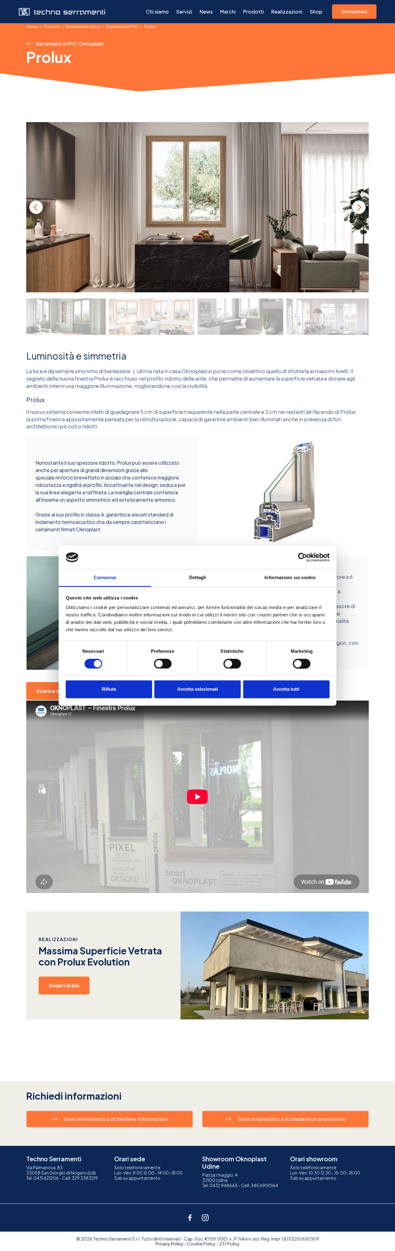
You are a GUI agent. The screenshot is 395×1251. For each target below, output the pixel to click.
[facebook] (189, 1217)
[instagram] (205, 1217)
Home (32, 26)
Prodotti (253, 11)
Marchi (228, 11)
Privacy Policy (170, 1243)
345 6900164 (264, 1185)
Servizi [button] (184, 11)
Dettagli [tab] (197, 577)
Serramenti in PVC (122, 26)
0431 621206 (46, 1178)
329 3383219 (85, 1178)
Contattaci (354, 11)
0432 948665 (223, 1185)
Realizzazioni (286, 11)
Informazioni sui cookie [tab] (289, 577)
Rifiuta (109, 689)
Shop (316, 11)
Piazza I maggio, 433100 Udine (220, 1177)
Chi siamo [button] (157, 11)
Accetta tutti (286, 689)
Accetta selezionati (197, 689)
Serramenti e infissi (82, 26)
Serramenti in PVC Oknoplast (69, 43)
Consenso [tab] (105, 577)
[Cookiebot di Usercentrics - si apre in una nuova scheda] (303, 557)
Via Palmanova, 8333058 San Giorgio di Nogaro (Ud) (61, 1170)
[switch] (163, 664)
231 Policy (229, 1243)
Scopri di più (64, 985)
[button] (359, 207)
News (206, 11)
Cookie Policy (201, 1243)
